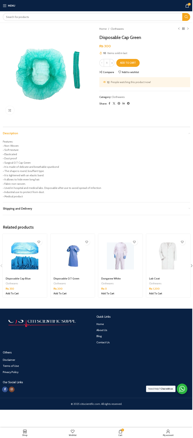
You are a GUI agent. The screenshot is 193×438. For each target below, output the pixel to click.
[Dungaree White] (120, 256)
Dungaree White (111, 278)
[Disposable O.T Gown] (73, 256)
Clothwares (117, 29)
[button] (12, 293)
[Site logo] (96, 5)
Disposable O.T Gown (66, 278)
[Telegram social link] (128, 103)
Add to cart (128, 62)
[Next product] (188, 29)
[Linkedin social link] (123, 103)
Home (103, 29)
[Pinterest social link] (118, 103)
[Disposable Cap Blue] (25, 256)
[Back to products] (183, 29)
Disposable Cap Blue (18, 278)
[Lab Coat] (168, 256)
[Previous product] (179, 29)
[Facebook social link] (109, 103)
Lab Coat (154, 278)
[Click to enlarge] (10, 110)
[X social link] (114, 103)
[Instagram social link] (12, 389)
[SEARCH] (186, 17)
